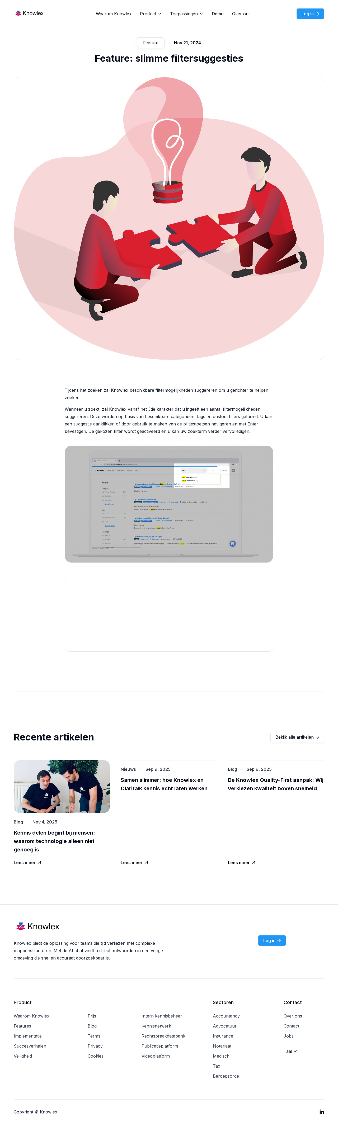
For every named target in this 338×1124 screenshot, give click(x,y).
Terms (94, 1036)
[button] (151, 13)
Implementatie (28, 1036)
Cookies (96, 1056)
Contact (291, 1026)
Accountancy (226, 1016)
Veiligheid (23, 1056)
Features (22, 1026)
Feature (150, 42)
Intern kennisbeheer (162, 1016)
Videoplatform (156, 1056)
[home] (35, 14)
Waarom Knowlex (114, 13)
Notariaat (222, 1046)
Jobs (289, 1036)
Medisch (221, 1056)
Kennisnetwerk (156, 1026)
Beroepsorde (226, 1076)
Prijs (92, 1016)
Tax (216, 1066)
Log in (310, 13)
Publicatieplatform (160, 1046)
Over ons (241, 13)
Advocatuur (225, 1026)
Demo (218, 13)
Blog (92, 1026)
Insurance (223, 1036)
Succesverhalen (30, 1046)
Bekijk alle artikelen (297, 737)
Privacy (95, 1046)
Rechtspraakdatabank (163, 1036)
